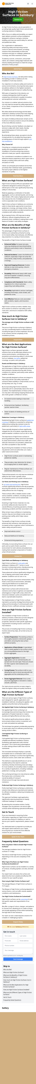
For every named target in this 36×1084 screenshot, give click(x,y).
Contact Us (18, 19)
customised (24, 899)
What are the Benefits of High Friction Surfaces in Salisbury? (15, 976)
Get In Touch (18, 69)
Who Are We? (7, 969)
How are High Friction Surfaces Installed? (16, 989)
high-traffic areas (24, 426)
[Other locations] (28, 3)
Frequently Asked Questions (12, 1000)
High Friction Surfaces (11, 77)
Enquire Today (18, 922)
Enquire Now (18, 340)
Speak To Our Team (18, 837)
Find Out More (18, 176)
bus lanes (17, 358)
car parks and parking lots (12, 484)
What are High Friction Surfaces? (13, 972)
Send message (18, 959)
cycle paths (21, 563)
